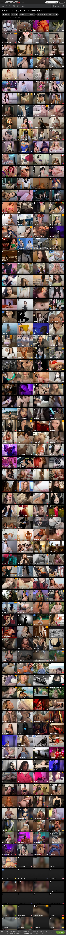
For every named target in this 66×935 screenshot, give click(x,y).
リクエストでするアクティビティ (48, 14)
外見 (6, 14)
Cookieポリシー (29, 933)
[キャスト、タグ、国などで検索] (63, 6)
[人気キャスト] (23, 2)
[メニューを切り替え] (2, 2)
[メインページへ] (13, 2)
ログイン (61, 2)
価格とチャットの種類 (27, 14)
